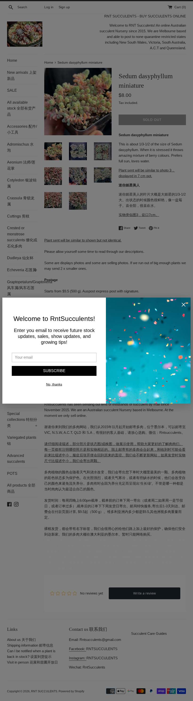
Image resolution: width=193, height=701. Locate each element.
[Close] (183, 305)
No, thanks (54, 384)
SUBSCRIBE (54, 371)
